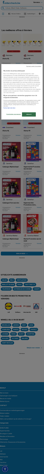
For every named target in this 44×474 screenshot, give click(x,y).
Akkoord (28, 114)
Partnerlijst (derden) (9, 108)
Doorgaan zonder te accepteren (33, 66)
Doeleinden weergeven (13, 114)
